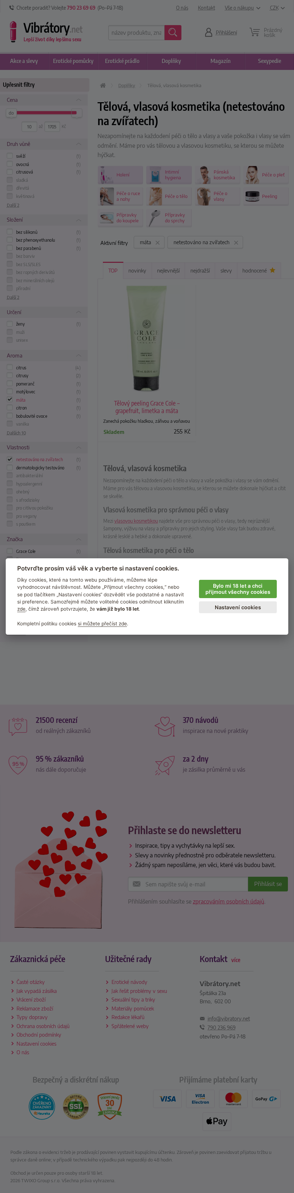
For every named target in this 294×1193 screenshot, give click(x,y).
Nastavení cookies (238, 607)
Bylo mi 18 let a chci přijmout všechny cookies (237, 589)
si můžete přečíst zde (102, 623)
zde (21, 609)
